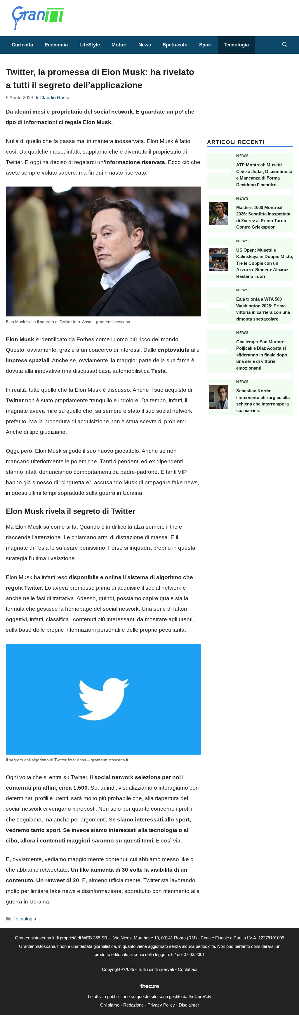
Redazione (133, 1004)
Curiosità (22, 45)
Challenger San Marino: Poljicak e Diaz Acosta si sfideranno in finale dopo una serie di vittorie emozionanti (261, 354)
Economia (56, 45)
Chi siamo (109, 1004)
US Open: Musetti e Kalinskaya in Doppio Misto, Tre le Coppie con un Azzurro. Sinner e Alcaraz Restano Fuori (264, 263)
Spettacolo (175, 45)
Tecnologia (236, 45)
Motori (119, 45)
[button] (285, 45)
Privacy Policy (161, 1004)
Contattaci (187, 969)
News (144, 45)
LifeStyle (89, 45)
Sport (205, 45)
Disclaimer (189, 1004)
